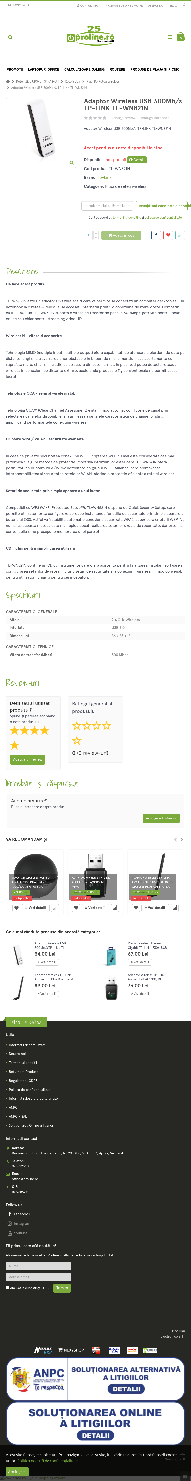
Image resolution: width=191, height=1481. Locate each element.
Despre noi (156, 5)
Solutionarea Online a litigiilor (31, 1125)
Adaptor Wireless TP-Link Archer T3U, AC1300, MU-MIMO (146, 980)
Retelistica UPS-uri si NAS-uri (37, 81)
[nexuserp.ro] (43, 1350)
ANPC (13, 1107)
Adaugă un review (27, 759)
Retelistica (72, 81)
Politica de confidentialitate (30, 1089)
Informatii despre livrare (124, 5)
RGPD (45, 1288)
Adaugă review (123, 118)
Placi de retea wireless (103, 81)
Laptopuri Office (43, 69)
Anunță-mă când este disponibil (163, 206)
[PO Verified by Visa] (113, 1350)
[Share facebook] (156, 235)
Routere (117, 69)
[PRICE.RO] (148, 1350)
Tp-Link (104, 178)
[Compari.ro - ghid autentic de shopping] (29, 1300)
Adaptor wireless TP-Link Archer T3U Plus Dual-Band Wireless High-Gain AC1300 (54, 980)
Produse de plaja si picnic (154, 69)
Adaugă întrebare (155, 118)
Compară (20, 5)
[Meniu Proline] (169, 37)
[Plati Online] (95, 1350)
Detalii (139, 160)
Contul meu (88, 5)
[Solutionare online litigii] (95, 1423)
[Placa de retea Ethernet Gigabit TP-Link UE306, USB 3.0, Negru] (111, 957)
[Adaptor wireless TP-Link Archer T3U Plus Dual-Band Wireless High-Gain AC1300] (18, 988)
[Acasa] (8, 81)
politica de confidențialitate (163, 217)
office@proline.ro (25, 1179)
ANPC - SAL (18, 1116)
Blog (173, 5)
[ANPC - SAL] (95, 1379)
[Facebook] (184, 6)
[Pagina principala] (90, 37)
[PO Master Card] (131, 1350)
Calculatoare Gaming (84, 69)
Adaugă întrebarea (161, 818)
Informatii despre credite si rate (33, 1098)
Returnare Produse (23, 1072)
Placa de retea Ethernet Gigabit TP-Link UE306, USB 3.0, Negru (147, 948)
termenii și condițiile (127, 217)
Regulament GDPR (23, 1081)
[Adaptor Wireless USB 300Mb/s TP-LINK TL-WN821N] (18, 957)
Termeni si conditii (23, 1063)
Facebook (22, 1214)
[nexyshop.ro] (69, 1350)
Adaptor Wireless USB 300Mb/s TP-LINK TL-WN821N (50, 948)
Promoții (15, 69)
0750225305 (21, 1166)
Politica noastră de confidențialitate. (48, 1460)
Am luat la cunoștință (29, 1288)
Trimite (62, 1288)
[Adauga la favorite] (168, 235)
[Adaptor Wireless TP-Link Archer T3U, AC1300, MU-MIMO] (111, 988)
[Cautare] (10, 37)
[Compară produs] (55, 908)
